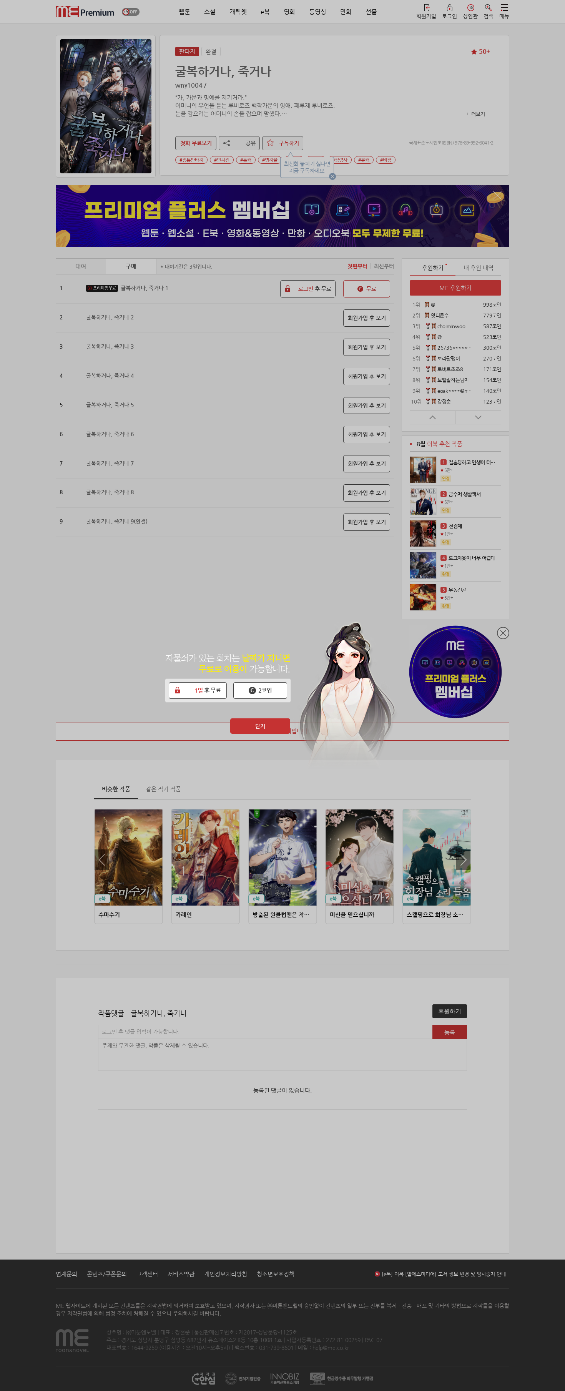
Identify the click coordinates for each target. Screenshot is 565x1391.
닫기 (260, 726)
